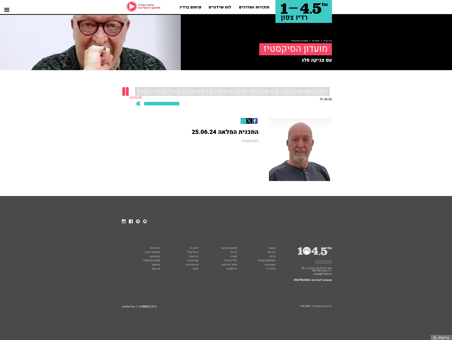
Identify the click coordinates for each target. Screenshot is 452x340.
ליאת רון (194, 248)
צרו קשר (155, 268)
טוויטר (195, 268)
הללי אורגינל (230, 260)
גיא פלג (271, 252)
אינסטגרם (232, 268)
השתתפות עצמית (266, 260)
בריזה (272, 256)
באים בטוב (155, 256)
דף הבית (327, 41)
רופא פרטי (269, 264)
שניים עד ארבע (152, 252)
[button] (7, 18)
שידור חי (271, 268)
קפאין (272, 248)
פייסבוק (156, 264)
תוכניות (315, 41)
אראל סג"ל (192, 252)
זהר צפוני (193, 256)
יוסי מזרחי (155, 248)
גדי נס (234, 252)
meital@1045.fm (323, 274)
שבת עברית (192, 260)
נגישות (443, 337)
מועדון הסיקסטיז (299, 41)
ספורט (233, 256)
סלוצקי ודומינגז (229, 248)
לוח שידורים (192, 264)
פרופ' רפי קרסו (229, 264)
